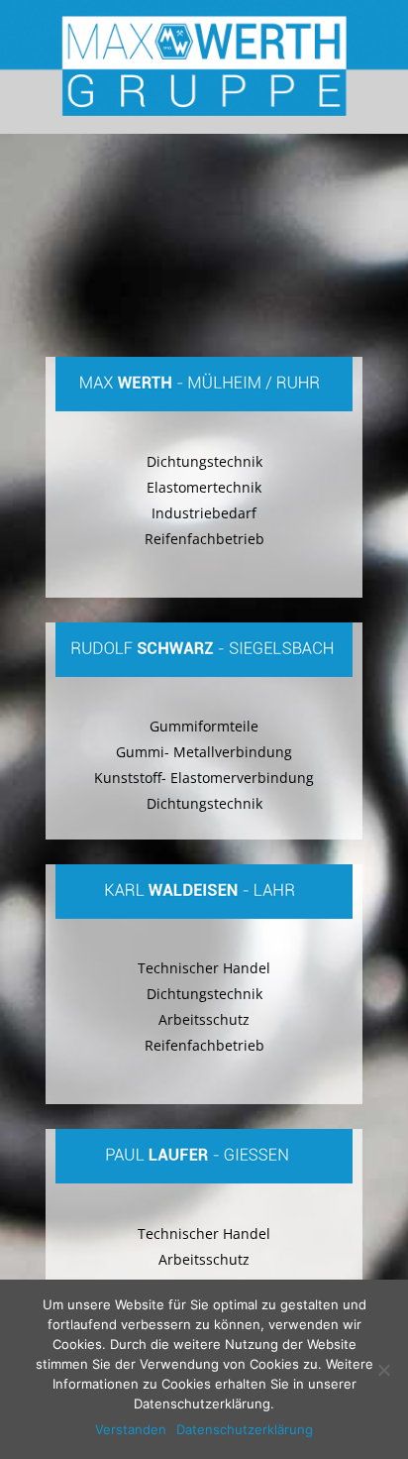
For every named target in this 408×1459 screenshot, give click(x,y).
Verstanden (130, 1429)
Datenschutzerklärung (244, 1429)
